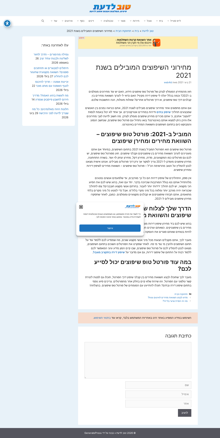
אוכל (149, 20)
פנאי (123, 20)
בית (161, 20)
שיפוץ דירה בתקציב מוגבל (109, 252)
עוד (55, 20)
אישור (110, 228)
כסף (82, 20)
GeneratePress (93, 432)
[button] (81, 207)
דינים (91, 20)
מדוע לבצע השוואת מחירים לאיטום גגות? (168, 297)
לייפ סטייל (175, 20)
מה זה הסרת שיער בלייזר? (175, 301)
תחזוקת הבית (181, 294)
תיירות (136, 20)
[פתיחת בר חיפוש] (42, 21)
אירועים (68, 20)
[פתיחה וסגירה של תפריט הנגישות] (7, 23)
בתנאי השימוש (102, 317)
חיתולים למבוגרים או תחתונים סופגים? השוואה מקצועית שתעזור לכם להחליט (49, 72)
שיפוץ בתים (164, 112)
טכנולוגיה (108, 20)
